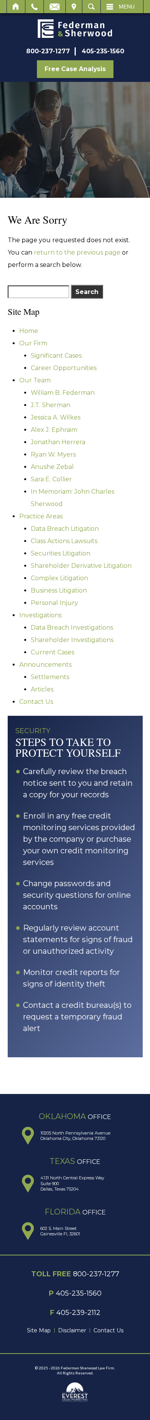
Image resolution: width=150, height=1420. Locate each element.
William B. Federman (63, 392)
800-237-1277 (48, 51)
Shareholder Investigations (72, 640)
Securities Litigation (60, 553)
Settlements (50, 677)
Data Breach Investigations (72, 627)
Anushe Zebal (52, 467)
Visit (74, 6)
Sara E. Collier (51, 479)
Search (91, 6)
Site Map (39, 1330)
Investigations (40, 615)
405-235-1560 (103, 51)
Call (34, 6)
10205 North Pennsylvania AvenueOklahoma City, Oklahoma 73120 (75, 1135)
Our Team (35, 380)
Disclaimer (72, 1330)
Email (54, 6)
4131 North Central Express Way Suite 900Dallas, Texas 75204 (72, 1183)
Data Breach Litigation (65, 528)
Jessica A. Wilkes (55, 417)
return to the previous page (77, 252)
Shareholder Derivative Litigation (81, 565)
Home (16, 6)
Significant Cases (56, 355)
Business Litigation (59, 590)
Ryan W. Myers (53, 454)
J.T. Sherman (50, 405)
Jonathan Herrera (58, 442)
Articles (42, 689)
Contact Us (36, 701)
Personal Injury (54, 602)
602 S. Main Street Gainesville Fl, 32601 (60, 1231)
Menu (127, 6)
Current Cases (52, 652)
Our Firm (33, 343)
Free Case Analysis (75, 69)
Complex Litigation (59, 578)
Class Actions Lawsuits (64, 541)
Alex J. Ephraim (54, 429)
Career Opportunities (64, 368)
